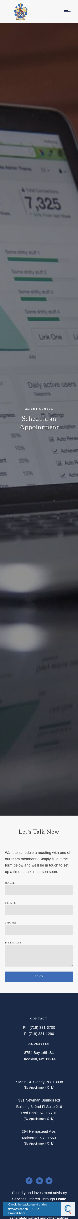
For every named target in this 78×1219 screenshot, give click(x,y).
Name (10, 883)
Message (13, 943)
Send (39, 976)
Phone (10, 923)
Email (10, 903)
